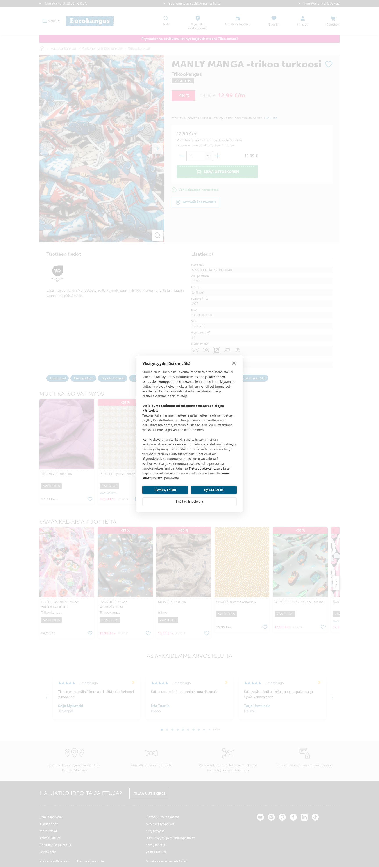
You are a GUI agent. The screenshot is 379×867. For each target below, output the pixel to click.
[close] (234, 363)
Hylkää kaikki (214, 490)
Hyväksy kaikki (165, 490)
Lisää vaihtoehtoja (189, 502)
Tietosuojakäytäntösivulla (207, 468)
